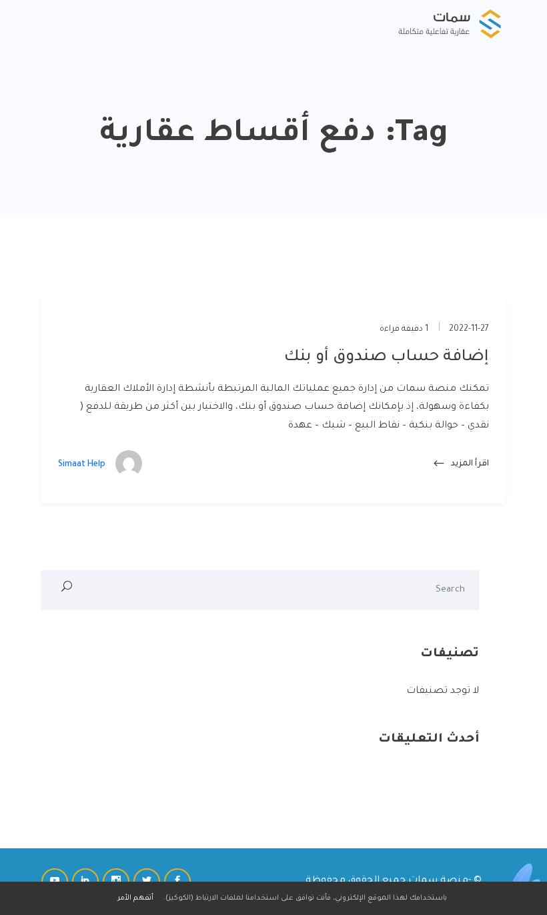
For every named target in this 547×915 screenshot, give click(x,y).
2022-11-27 (469, 329)
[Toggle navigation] (51, 23)
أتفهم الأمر (135, 898)
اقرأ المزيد (469, 464)
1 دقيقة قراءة (405, 329)
